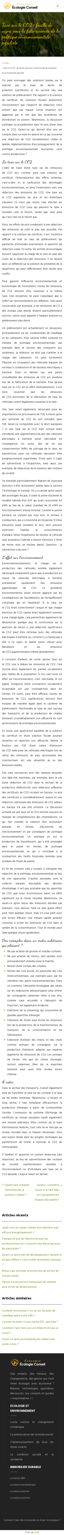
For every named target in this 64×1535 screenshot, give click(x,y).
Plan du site (32, 1532)
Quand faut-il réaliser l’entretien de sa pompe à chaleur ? (17, 1190)
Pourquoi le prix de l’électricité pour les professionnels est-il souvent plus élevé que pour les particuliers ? (31, 1244)
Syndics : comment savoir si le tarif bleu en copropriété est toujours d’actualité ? (46, 1192)
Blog (7, 63)
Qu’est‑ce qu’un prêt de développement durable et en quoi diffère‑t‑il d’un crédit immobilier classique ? (32, 1260)
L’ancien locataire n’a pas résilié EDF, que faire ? (30, 1322)
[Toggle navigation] (58, 6)
